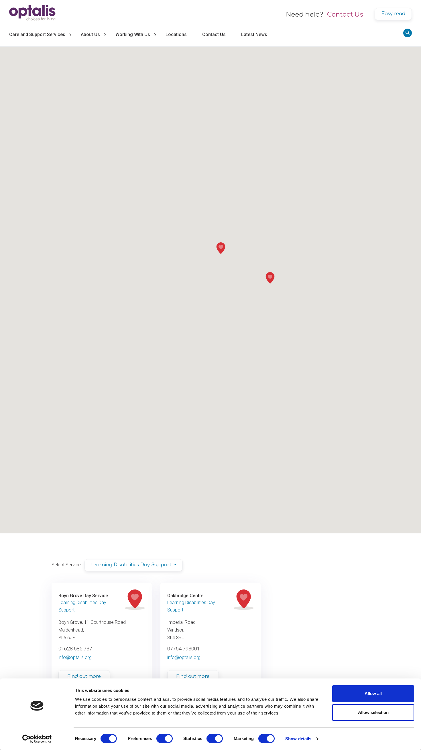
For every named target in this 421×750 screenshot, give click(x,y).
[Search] (407, 33)
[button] (221, 248)
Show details (298, 738)
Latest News (254, 34)
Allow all (373, 693)
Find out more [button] (84, 676)
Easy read (393, 13)
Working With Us (132, 34)
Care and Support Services (37, 34)
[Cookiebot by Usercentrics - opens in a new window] (37, 739)
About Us (90, 34)
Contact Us (345, 14)
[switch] (164, 738)
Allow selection (373, 712)
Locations (176, 34)
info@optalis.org (75, 657)
